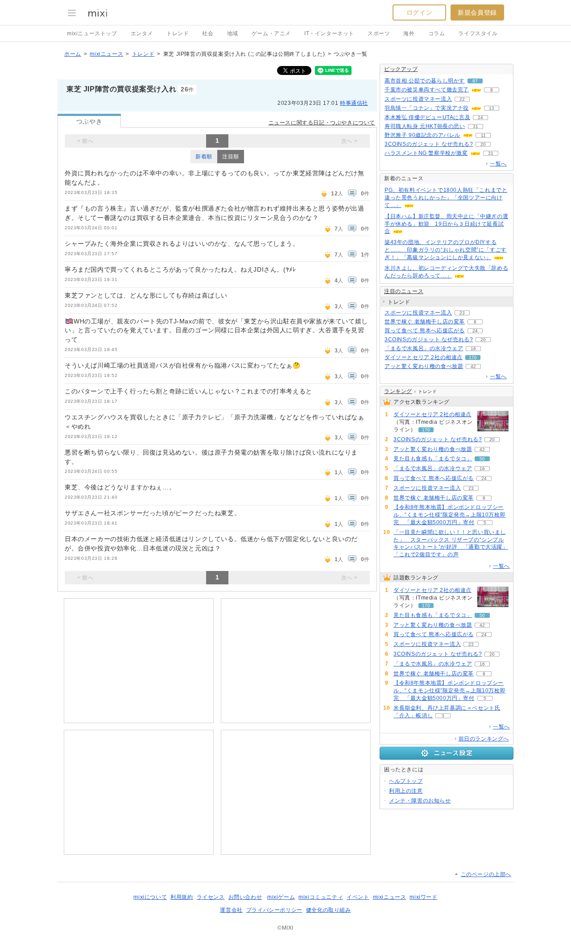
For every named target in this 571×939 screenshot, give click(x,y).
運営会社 (231, 910)
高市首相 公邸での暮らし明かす (425, 81)
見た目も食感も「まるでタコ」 (432, 458)
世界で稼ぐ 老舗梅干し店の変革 (425, 322)
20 (483, 144)
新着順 (203, 156)
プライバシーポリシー (274, 910)
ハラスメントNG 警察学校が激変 (426, 153)
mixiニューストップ (92, 33)
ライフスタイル (477, 33)
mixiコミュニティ (320, 897)
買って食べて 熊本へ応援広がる (425, 330)
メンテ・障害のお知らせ (420, 801)
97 (475, 81)
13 (491, 108)
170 (473, 357)
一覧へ (498, 164)
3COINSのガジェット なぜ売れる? (429, 144)
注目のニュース (403, 291)
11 (483, 135)
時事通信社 (354, 103)
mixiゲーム (281, 897)
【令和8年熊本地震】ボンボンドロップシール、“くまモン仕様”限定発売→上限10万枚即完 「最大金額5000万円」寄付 (449, 514)
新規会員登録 (477, 12)
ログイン (419, 12)
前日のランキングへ (484, 739)
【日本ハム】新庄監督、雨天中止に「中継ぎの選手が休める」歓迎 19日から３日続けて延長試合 (446, 224)
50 (482, 458)
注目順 (230, 156)
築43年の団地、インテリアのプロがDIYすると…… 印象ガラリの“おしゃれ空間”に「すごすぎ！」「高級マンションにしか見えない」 (446, 250)
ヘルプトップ (406, 781)
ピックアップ (401, 69)
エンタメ (142, 33)
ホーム (72, 54)
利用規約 (181, 897)
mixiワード (423, 897)
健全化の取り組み (328, 910)
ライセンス (211, 897)
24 (480, 117)
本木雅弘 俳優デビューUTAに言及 (427, 117)
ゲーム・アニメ (271, 33)
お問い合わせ (245, 897)
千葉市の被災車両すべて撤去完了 (427, 90)
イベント (358, 897)
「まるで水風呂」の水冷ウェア (424, 348)
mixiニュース (106, 54)
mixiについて (150, 897)
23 (462, 312)
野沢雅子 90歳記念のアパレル (422, 135)
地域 (232, 33)
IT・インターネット (329, 33)
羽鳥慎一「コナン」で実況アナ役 (427, 108)
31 (475, 126)
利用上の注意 (406, 791)
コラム (436, 33)
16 (473, 348)
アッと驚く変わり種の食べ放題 (424, 366)
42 (473, 366)
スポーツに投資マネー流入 (418, 99)
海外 (408, 33)
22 (462, 99)
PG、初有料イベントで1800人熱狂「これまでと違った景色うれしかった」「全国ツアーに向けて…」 (446, 197)
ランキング (398, 391)
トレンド (177, 33)
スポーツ (379, 33)
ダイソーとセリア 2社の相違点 (424, 357)
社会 (207, 33)
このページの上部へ (486, 874)
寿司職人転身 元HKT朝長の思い (425, 126)
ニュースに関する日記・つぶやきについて (322, 123)
